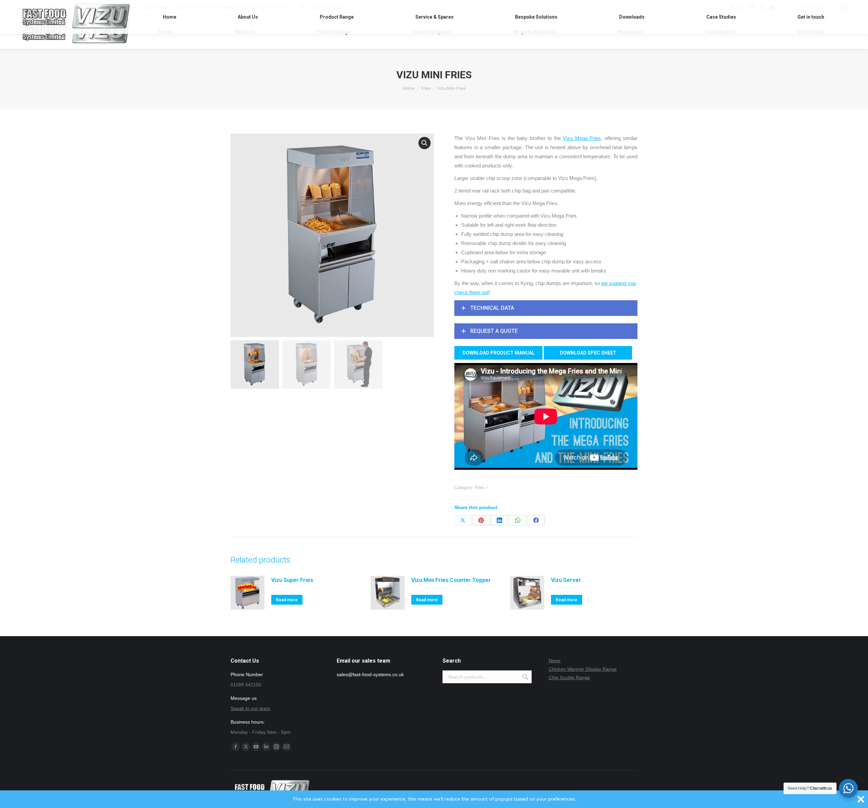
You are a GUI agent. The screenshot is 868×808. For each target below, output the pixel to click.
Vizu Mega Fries (582, 138)
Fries (480, 487)
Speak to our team (250, 708)
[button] (424, 143)
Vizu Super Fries (292, 580)
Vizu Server (566, 580)
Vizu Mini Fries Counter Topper (451, 580)
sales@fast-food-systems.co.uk (370, 674)
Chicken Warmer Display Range (583, 669)
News (554, 660)
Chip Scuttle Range (569, 677)
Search (524, 676)
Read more (287, 600)
